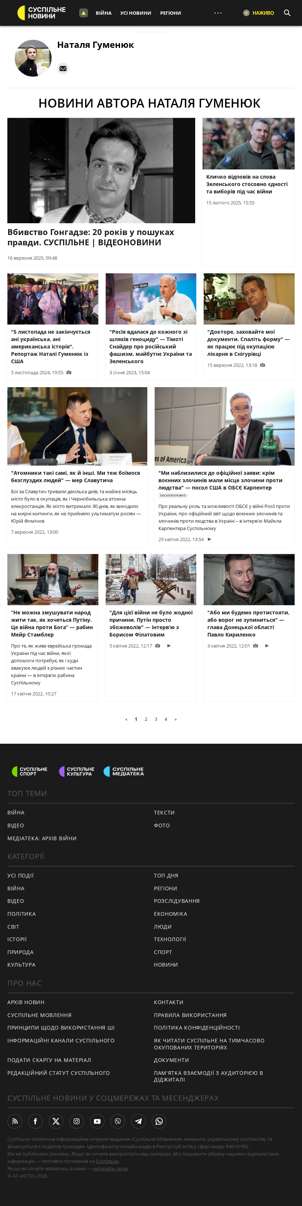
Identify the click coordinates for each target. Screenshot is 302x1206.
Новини (166, 964)
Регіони (170, 13)
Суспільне (107, 1161)
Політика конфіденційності (197, 1027)
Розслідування (177, 900)
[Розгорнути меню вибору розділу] (83, 12)
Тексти (164, 812)
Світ (13, 926)
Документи (171, 1059)
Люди (163, 926)
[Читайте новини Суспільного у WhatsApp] (159, 1121)
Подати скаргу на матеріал (49, 1059)
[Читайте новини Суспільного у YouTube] (97, 1121)
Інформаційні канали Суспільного (61, 1040)
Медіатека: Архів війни (42, 838)
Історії (17, 939)
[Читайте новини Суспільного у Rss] (14, 1121)
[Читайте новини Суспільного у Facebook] (35, 1121)
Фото (162, 825)
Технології (170, 939)
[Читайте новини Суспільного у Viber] (117, 1121)
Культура (21, 964)
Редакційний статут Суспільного (58, 1072)
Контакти (169, 1002)
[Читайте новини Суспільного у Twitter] (56, 1121)
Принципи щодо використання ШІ (61, 1027)
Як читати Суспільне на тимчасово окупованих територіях (209, 1044)
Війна (104, 13)
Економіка (170, 913)
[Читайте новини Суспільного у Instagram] (76, 1121)
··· (218, 13)
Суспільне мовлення (39, 1015)
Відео (15, 825)
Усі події (20, 875)
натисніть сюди (110, 1168)
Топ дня (166, 875)
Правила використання (190, 1015)
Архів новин (26, 1002)
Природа (20, 952)
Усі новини (135, 13)
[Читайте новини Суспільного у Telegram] (138, 1121)
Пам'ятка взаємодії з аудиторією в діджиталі (208, 1076)
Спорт (163, 952)
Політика (21, 913)
